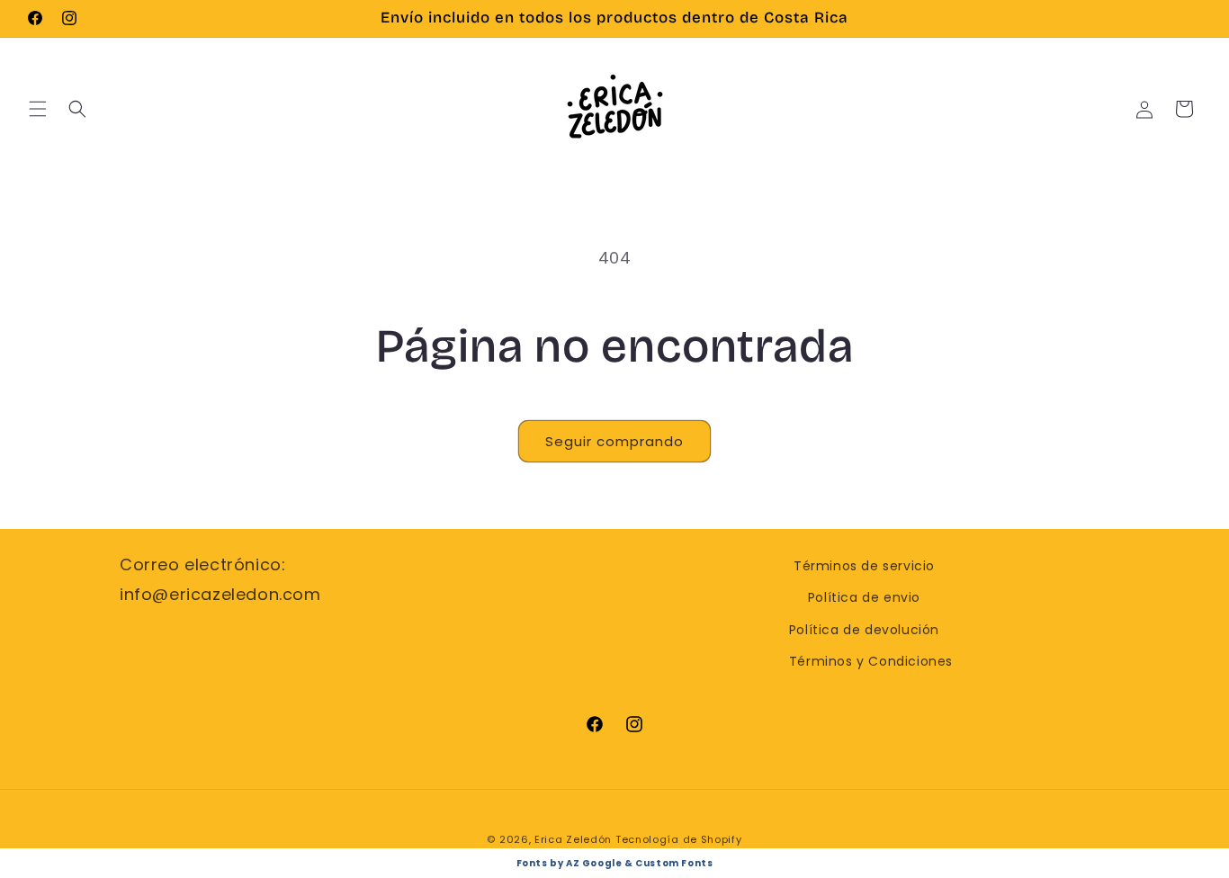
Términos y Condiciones (871, 661)
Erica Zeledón (573, 839)
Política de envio (864, 597)
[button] (38, 109)
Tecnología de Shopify (678, 839)
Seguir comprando (614, 441)
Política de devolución (864, 630)
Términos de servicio (864, 566)
